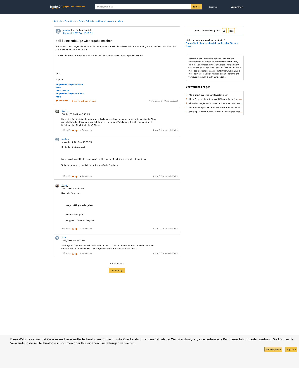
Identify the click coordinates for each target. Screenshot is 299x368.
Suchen (196, 6)
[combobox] (148, 6)
